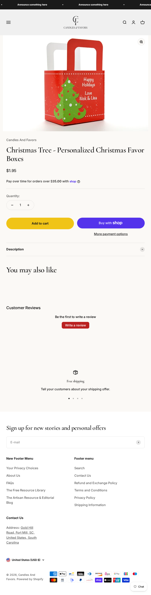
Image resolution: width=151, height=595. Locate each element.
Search (79, 468)
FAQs (10, 483)
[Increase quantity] (28, 205)
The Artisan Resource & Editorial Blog (30, 500)
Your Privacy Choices (22, 468)
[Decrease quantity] (12, 205)
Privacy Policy (84, 498)
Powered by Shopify (30, 579)
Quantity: (13, 196)
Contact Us (82, 475)
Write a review (75, 325)
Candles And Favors (21, 140)
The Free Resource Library (25, 490)
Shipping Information (90, 505)
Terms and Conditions (90, 490)
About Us (13, 475)
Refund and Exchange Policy (95, 483)
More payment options (111, 234)
